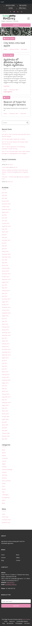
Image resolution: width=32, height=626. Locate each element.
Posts (3, 486)
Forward (4, 466)
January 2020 (5, 271)
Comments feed (6, 519)
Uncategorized (6, 497)
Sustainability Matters (22, 621)
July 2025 (4, 215)
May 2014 (4, 366)
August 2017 (5, 302)
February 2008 (6, 433)
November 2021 (6, 240)
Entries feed (5, 517)
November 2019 (6, 274)
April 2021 (4, 248)
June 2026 (4, 192)
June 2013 (4, 369)
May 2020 (4, 262)
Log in (3, 514)
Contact (18, 560)
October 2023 (5, 223)
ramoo (5, 49)
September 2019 (6, 279)
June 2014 (4, 363)
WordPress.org (6, 522)
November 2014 (6, 352)
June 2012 (4, 385)
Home (3, 555)
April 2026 (4, 198)
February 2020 (6, 268)
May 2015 (4, 338)
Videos (3, 500)
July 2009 (4, 422)
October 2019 (5, 276)
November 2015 (6, 332)
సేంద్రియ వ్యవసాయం (8, 91)
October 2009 (5, 416)
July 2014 (4, 360)
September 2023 (6, 226)
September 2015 (6, 335)
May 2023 (4, 229)
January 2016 (5, 330)
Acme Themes (26, 619)
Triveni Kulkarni (6, 167)
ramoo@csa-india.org (10, 584)
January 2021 (5, 251)
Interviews (4, 475)
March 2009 (5, 425)
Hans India (23, 113)
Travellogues (5, 494)
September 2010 (6, 402)
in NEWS (12, 38)
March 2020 (5, 265)
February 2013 (6, 374)
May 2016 (4, 321)
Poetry (3, 483)
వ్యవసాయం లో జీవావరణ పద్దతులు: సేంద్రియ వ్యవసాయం (14, 62)
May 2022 (4, 237)
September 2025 (6, 209)
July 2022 (4, 234)
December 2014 (6, 349)
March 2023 (5, 232)
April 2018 (4, 296)
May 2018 (4, 293)
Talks (3, 492)
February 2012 (6, 394)
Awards (4, 455)
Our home (27, 623)
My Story (4, 478)
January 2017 (5, 304)
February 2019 (6, 290)
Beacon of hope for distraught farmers (15, 103)
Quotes (4, 489)
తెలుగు (11, 55)
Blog (2, 560)
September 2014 (6, 355)
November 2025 (6, 204)
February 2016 (6, 327)
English (4, 464)
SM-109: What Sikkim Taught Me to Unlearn (13, 139)
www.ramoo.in (10, 582)
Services (3, 557)
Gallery (18, 557)
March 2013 (5, 372)
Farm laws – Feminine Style (9, 177)
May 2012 (4, 388)
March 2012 (5, 391)
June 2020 (4, 260)
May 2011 (4, 399)
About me (10, 164)
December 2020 (6, 254)
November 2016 (6, 307)
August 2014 (5, 358)
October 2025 (5, 206)
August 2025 (5, 212)
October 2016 (5, 310)
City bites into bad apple (14, 44)
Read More (7, 86)
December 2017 (6, 299)
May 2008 (4, 430)
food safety (24, 49)
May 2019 (4, 288)
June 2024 (4, 220)
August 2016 (5, 316)
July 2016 (4, 318)
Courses (4, 461)
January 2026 (5, 201)
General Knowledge (7, 469)
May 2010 (4, 408)
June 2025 (4, 218)
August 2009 (5, 419)
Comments (5, 458)
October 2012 (5, 377)
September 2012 (6, 380)
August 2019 (5, 282)
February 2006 (6, 436)
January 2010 (5, 413)
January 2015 (5, 346)
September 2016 (6, 313)
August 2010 (5, 405)
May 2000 (4, 439)
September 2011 (6, 397)
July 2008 (4, 427)
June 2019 (4, 285)
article (3, 450)
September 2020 (6, 257)
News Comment (6, 480)
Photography (18, 623)
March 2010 (5, 411)
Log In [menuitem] (2, 2)
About (17, 555)
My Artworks (10, 623)
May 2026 (4, 195)
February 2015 (6, 344)
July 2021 (4, 243)
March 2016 (5, 324)
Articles (7, 38)
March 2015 (5, 341)
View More (16, 25)
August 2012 (5, 383)
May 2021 (4, 246)
